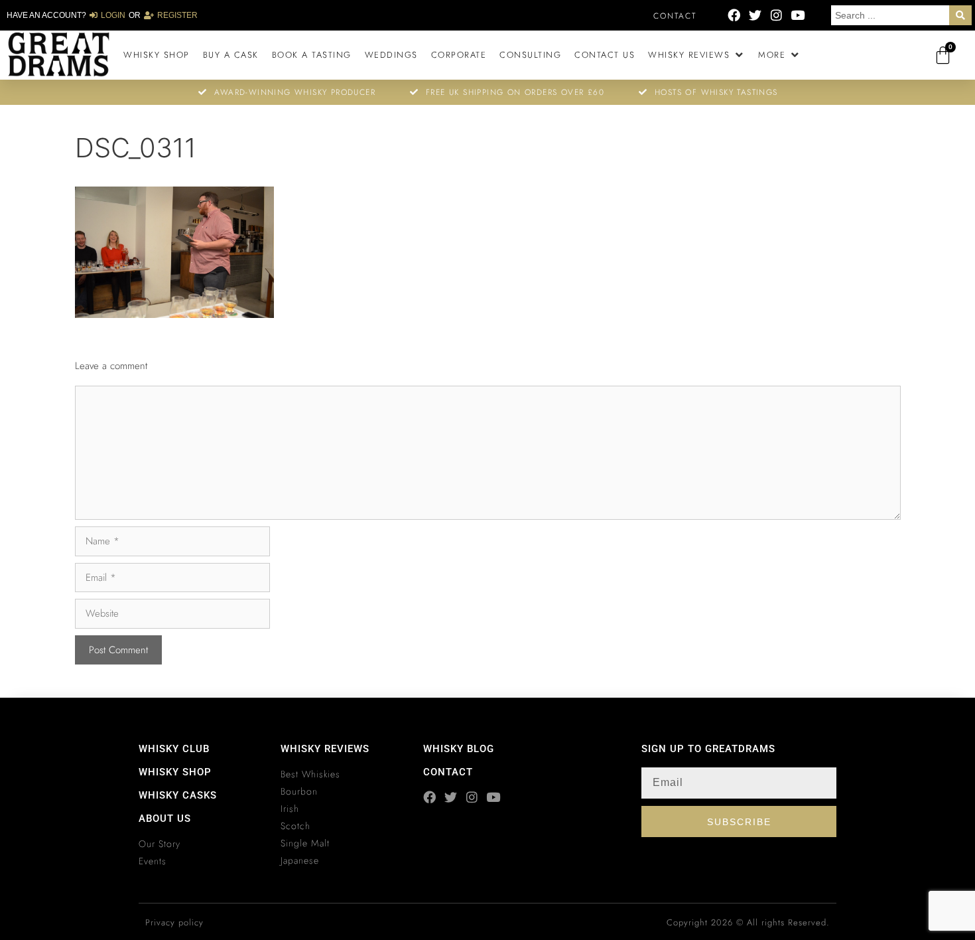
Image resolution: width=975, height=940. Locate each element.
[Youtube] (797, 15)
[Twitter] (755, 15)
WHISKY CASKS (178, 795)
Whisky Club (174, 749)
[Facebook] (734, 15)
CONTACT (448, 772)
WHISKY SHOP (175, 772)
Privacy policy (174, 922)
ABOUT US (165, 818)
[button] (696, 55)
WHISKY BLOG (458, 749)
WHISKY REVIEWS (325, 749)
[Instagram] (776, 15)
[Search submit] (960, 15)
